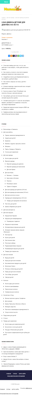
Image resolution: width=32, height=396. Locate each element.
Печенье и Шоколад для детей (13, 269)
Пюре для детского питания (13, 271)
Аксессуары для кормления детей (14, 324)
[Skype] (21, 56)
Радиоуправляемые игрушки (13, 246)
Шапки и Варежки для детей (13, 206)
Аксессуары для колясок (12, 283)
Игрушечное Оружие (11, 216)
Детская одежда (8, 155)
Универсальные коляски (12, 292)
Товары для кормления (9, 321)
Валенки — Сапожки (12, 175)
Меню (6, 2)
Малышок (16, 8)
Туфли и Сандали (12, 186)
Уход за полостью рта (11, 312)
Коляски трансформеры (12, 286)
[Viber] (16, 56)
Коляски (5, 280)
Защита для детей (10, 138)
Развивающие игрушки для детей (14, 248)
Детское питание (8, 254)
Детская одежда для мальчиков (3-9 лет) (16, 192)
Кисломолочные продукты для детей (15, 263)
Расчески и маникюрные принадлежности (17, 309)
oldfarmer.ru (29, 388)
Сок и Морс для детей (11, 274)
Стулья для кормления (11, 152)
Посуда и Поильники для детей (14, 330)
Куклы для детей (10, 237)
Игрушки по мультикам (11, 224)
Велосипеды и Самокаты (10, 129)
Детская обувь (9, 172)
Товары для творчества (11, 251)
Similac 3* (14, 356)
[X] (14, 56)
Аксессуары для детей (11, 158)
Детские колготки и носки (12, 195)
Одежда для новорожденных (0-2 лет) (16, 198)
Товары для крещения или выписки (17, 200)
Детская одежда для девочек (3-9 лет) (16, 189)
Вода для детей (9, 258)
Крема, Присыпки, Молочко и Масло (15, 304)
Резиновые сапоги (12, 183)
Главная (2, 389)
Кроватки (7, 141)
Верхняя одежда (9, 161)
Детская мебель (8, 132)
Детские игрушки (8, 212)
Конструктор (8, 234)
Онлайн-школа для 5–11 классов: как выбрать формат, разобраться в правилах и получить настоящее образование (16, 102)
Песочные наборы (10, 243)
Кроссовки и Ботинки (13, 178)
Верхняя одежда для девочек (15, 164)
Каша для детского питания (13, 260)
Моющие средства (10, 306)
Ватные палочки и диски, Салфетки (15, 298)
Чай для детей (9, 277)
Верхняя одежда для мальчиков (16, 166)
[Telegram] (23, 56)
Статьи (5, 318)
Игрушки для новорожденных (13, 218)
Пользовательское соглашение (9, 394)
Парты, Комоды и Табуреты (13, 149)
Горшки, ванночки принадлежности (15, 135)
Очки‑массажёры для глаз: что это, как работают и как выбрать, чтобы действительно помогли (15, 67)
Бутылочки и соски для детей (13, 327)
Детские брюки (11, 169)
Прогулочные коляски (11, 289)
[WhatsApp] (18, 56)
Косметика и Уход (8, 295)
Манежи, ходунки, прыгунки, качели (15, 143)
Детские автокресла (9, 210)
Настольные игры (10, 240)
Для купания (8, 301)
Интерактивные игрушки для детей (15, 227)
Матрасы (7, 146)
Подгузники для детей (9, 315)
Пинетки (9, 181)
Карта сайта (15, 389)
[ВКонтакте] (9, 56)
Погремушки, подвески (13, 221)
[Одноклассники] (11, 56)
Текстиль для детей (10, 204)
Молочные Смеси (10, 266)
